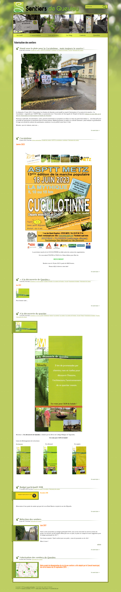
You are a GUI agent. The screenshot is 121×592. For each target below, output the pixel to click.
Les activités (53, 35)
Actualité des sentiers (35, 50)
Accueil (19, 35)
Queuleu (96, 35)
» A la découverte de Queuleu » (35, 279)
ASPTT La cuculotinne (45, 50)
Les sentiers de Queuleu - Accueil (64, 50)
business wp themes (26, 588)
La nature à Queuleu (48, 281)
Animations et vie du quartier (36, 281)
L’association (35, 35)
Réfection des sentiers (30, 519)
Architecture (46, 315)
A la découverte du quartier (33, 313)
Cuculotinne (25, 138)
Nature (82, 315)
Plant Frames (45, 588)
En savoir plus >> (95, 130)
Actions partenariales (36, 140)
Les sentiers (62, 315)
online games (39, 588)
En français (19, 444)
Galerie (83, 35)
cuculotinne (53, 50)
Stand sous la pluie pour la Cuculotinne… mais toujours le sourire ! (52, 48)
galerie (99, 544)
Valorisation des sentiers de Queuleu (37, 557)
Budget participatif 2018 (31, 487)
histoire (51, 315)
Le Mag (69, 35)
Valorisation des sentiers (77, 50)
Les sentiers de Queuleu (29, 587)
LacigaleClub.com (54, 588)
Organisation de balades (74, 281)
